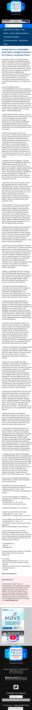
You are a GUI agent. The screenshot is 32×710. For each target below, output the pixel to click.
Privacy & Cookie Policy (21, 705)
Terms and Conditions (16, 707)
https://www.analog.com (9, 573)
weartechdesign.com (11, 600)
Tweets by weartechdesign (16, 690)
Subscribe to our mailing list (16, 693)
